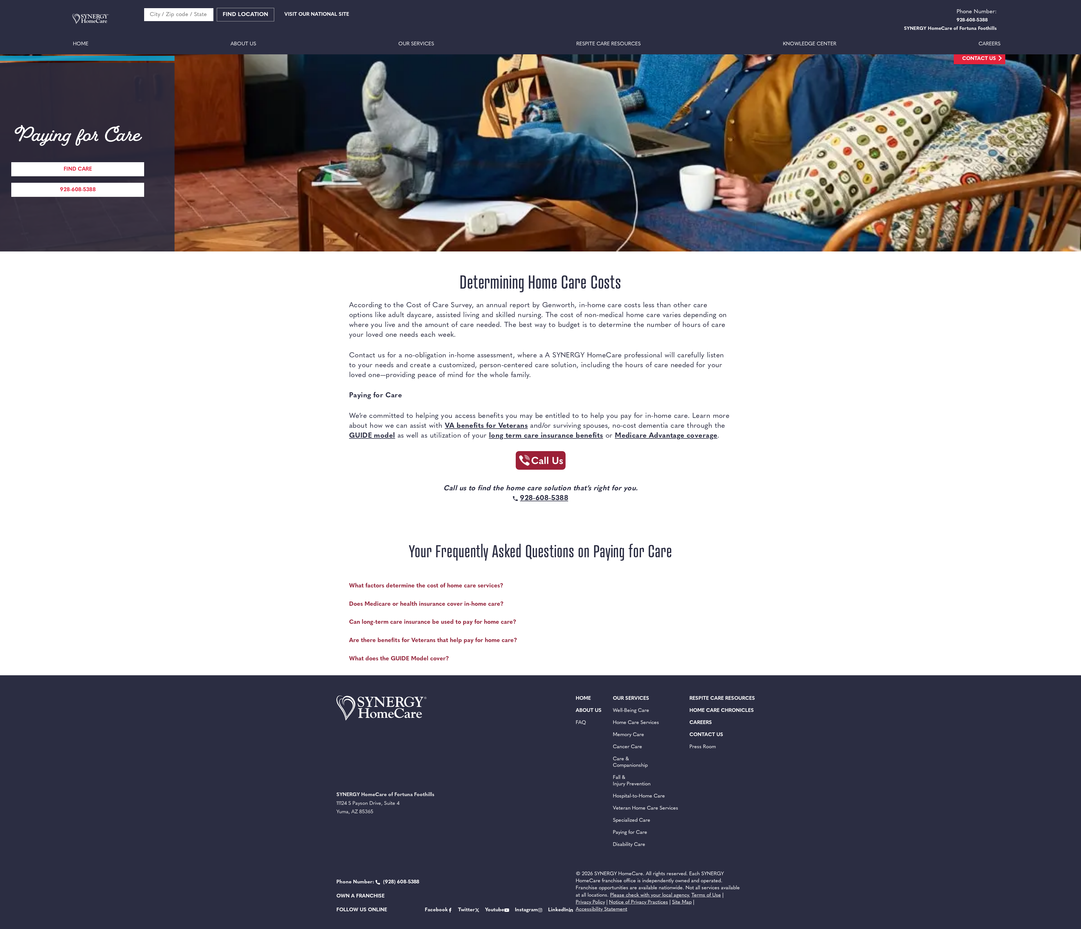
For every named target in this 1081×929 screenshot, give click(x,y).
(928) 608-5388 (377, 882)
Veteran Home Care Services (645, 808)
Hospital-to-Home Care (639, 796)
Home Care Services (636, 722)
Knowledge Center (809, 44)
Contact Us (979, 58)
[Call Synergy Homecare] (540, 462)
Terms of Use (706, 895)
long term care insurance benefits (546, 435)
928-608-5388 (78, 190)
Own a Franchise (360, 896)
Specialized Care (631, 820)
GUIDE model (372, 435)
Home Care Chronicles (721, 710)
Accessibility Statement (601, 909)
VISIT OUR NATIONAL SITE (316, 14)
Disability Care (629, 844)
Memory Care (628, 735)
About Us (243, 44)
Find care (78, 169)
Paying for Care (630, 832)
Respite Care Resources (608, 44)
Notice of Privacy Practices (638, 902)
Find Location (245, 14)
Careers (989, 44)
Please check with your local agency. (650, 895)
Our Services (416, 44)
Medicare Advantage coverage (666, 435)
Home (80, 44)
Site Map (682, 902)
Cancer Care (627, 747)
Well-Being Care (631, 710)
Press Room (702, 747)
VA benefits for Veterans (486, 425)
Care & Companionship (630, 762)
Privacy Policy (590, 902)
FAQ (581, 722)
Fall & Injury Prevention (632, 781)
